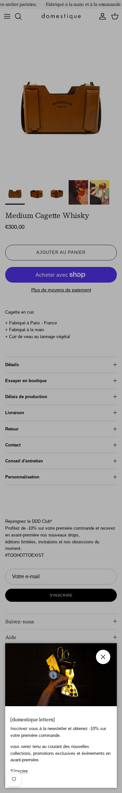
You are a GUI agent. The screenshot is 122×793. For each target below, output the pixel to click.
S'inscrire (19, 771)
